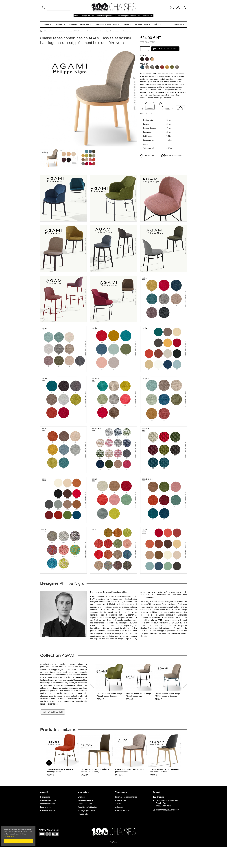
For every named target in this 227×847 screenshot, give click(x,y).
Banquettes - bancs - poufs (106, 24)
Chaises (45, 24)
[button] (172, 7)
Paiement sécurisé (85, 800)
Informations (45, 807)
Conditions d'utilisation (87, 807)
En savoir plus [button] (9, 836)
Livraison (81, 797)
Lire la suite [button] (145, 114)
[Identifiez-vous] (178, 7)
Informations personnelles (126, 797)
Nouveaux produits (48, 800)
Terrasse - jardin (141, 24)
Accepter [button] (18, 841)
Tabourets (59, 24)
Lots (166, 24)
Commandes (120, 800)
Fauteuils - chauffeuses (79, 24)
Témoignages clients (86, 811)
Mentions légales (85, 804)
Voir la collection (53, 712)
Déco (156, 24)
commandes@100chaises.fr (167, 810)
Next (185, 684)
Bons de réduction (123, 811)
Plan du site (83, 814)
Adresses (119, 807)
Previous (92, 684)
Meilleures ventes (47, 804)
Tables (126, 24)
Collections (177, 24)
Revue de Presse (47, 811)
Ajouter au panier (167, 49)
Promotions (45, 797)
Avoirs (118, 804)
